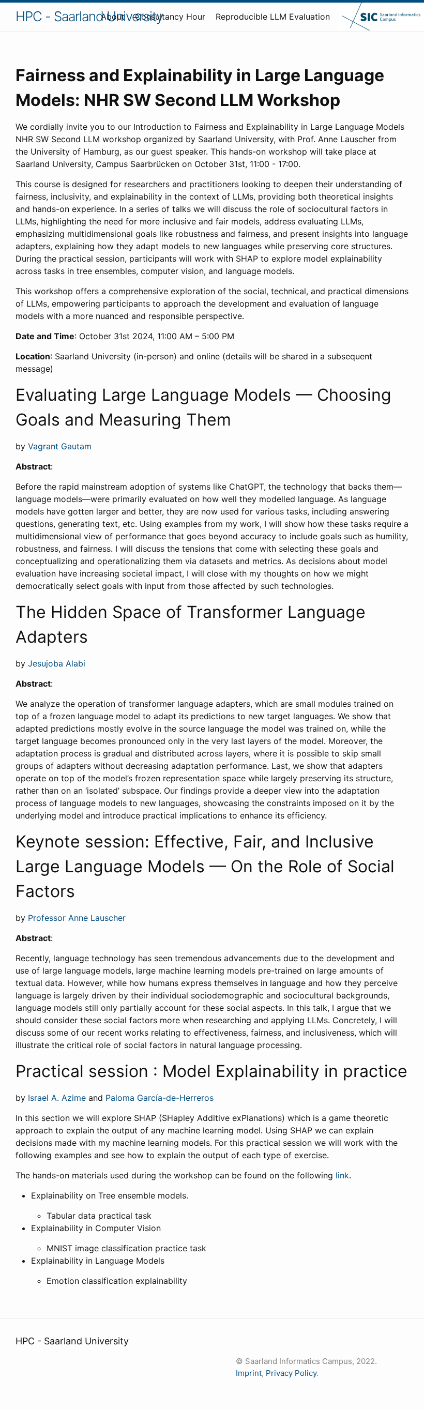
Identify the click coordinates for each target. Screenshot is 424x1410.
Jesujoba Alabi (56, 663)
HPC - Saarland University (89, 16)
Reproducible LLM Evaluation (273, 16)
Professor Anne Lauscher (77, 918)
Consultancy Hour (170, 16)
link (342, 1175)
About (113, 16)
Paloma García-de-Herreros (159, 1098)
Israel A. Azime (57, 1098)
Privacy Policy (291, 1373)
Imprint (249, 1373)
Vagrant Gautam (60, 446)
